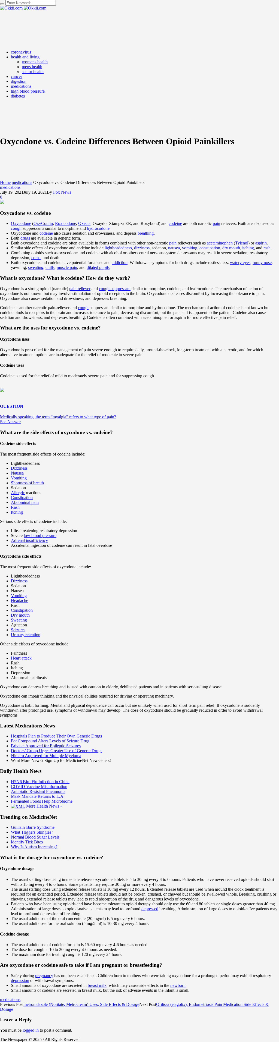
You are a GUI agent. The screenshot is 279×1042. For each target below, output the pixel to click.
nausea (174, 248)
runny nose (262, 262)
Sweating (19, 620)
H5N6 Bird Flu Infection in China (40, 781)
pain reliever (79, 288)
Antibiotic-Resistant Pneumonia (38, 791)
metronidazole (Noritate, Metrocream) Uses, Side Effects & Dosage (81, 1004)
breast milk (97, 985)
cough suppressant (115, 288)
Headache (19, 600)
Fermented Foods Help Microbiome (41, 801)
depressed (149, 908)
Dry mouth (20, 615)
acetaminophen (220, 243)
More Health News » (43, 806)
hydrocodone (98, 228)
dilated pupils (98, 267)
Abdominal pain (25, 502)
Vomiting (19, 478)
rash (267, 248)
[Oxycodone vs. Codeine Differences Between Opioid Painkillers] (2, 202)
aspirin (261, 243)
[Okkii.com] (23, 8)
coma (36, 257)
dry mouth (231, 248)
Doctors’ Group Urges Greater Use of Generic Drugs (56, 750)
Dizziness (19, 468)
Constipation (22, 497)
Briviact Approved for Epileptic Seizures (46, 745)
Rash (15, 507)
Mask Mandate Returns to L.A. (38, 796)
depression (20, 980)
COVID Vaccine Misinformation (39, 786)
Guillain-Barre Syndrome (32, 827)
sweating (35, 267)
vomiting (189, 248)
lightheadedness (118, 248)
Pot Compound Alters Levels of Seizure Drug (50, 741)
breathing (146, 233)
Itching (17, 512)
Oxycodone (21, 223)
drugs (25, 238)
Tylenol (241, 243)
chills (50, 267)
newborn (178, 985)
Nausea (17, 473)
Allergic (18, 492)
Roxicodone (65, 223)
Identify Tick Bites (27, 842)
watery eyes (240, 262)
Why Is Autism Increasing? (34, 847)
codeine (175, 223)
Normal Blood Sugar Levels (35, 837)
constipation (209, 248)
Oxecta (84, 223)
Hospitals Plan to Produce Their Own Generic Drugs (56, 736)
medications (22, 182)
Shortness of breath (27, 483)
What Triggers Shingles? (32, 832)
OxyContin (43, 223)
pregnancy (44, 975)
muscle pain (67, 267)
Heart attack (21, 658)
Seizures (18, 629)
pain (216, 223)
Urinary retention (25, 634)
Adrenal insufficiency (29, 540)
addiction (120, 262)
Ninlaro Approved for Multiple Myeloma (46, 755)
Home (5, 182)
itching (248, 248)
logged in (31, 1030)
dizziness (142, 248)
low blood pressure (40, 535)
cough (16, 228)
